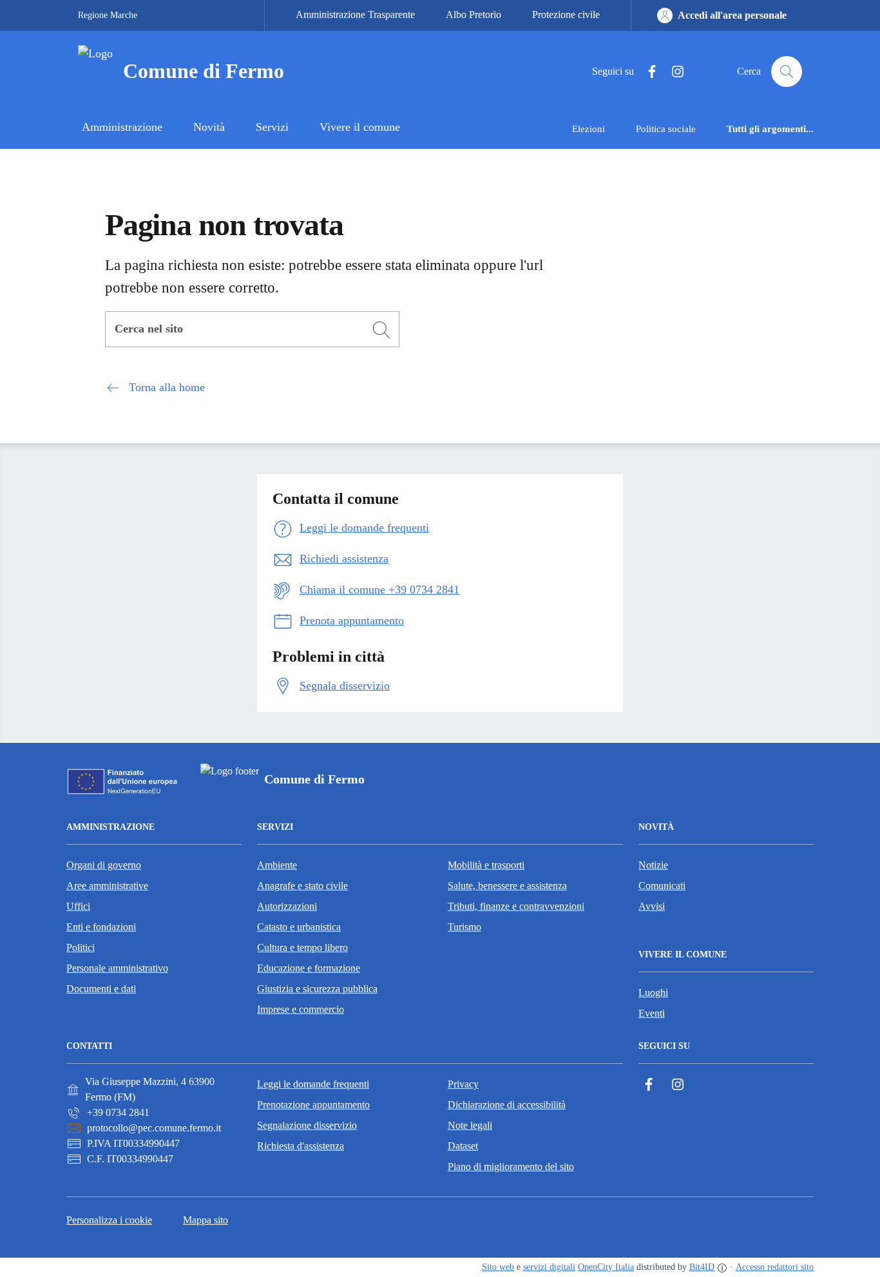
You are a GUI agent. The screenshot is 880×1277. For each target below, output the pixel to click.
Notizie (653, 864)
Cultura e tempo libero (302, 947)
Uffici (78, 906)
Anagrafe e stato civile (302, 885)
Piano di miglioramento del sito (511, 1166)
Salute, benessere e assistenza (507, 885)
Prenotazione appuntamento (313, 1104)
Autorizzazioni (287, 906)
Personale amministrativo (117, 968)
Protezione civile (566, 14)
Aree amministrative (107, 885)
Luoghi (653, 992)
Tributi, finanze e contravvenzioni (516, 906)
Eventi (651, 1013)
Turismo (464, 926)
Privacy (463, 1084)
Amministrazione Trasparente (355, 14)
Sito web (498, 1267)
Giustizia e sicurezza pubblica (317, 988)
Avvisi (651, 906)
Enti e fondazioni (101, 926)
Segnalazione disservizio (307, 1125)
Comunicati (661, 885)
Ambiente (277, 864)
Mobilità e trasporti (486, 864)
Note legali (470, 1125)
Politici (80, 947)
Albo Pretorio (473, 14)
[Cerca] (381, 330)
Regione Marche (107, 15)
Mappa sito (205, 1220)
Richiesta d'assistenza (300, 1145)
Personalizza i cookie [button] (109, 1220)
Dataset (463, 1145)
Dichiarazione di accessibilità (507, 1104)
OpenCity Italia (606, 1267)
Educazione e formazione (308, 968)
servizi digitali (549, 1267)
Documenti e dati (101, 988)
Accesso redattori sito (775, 1267)
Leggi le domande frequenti (313, 1084)
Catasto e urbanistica (299, 926)
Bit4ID (701, 1267)
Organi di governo (103, 864)
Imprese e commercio (300, 1009)
